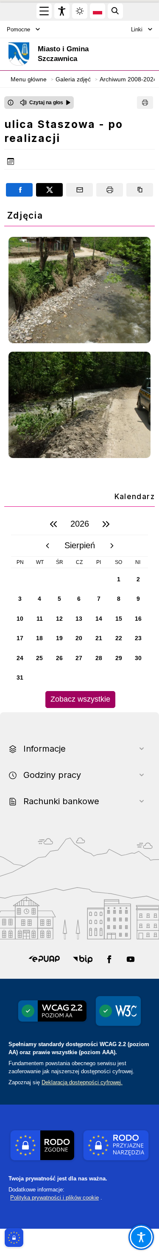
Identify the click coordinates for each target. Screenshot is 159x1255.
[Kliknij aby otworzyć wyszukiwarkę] (115, 11)
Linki (136, 29)
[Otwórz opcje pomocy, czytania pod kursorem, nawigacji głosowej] (141, 1237)
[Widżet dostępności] (62, 11)
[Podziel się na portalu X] (49, 190)
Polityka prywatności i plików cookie (54, 1197)
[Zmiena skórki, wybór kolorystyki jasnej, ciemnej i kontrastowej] (79, 11)
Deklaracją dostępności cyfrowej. (82, 1082)
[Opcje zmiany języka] (97, 11)
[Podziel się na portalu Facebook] (19, 190)
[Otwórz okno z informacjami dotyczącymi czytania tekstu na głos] (10, 102)
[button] (44, 959)
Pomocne (18, 29)
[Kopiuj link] (139, 190)
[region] (79, 610)
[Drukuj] (145, 102)
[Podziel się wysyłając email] (79, 190)
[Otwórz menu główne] (44, 11)
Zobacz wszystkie (80, 699)
